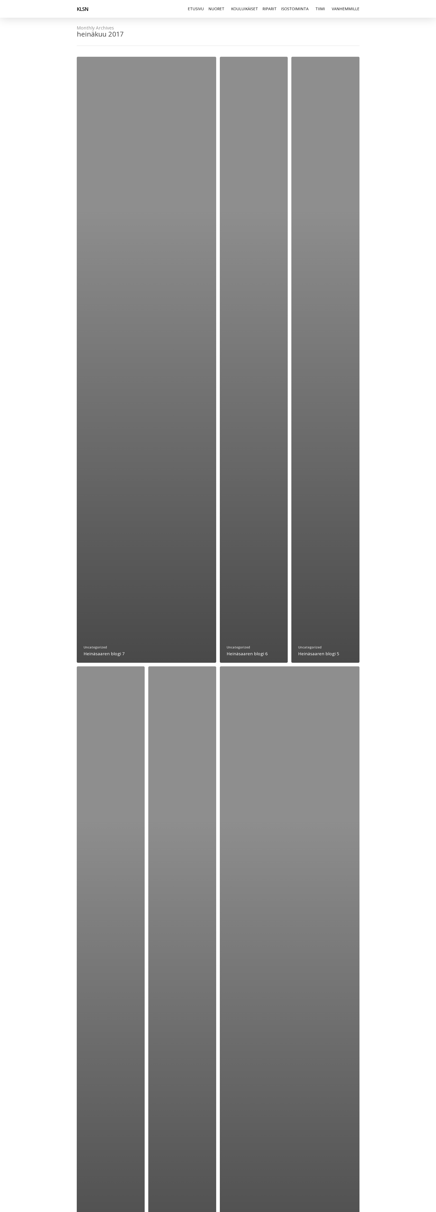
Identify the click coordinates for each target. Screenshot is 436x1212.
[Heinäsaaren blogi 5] (325, 360)
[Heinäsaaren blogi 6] (254, 360)
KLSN (82, 8)
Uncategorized (95, 647)
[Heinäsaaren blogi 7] (146, 360)
